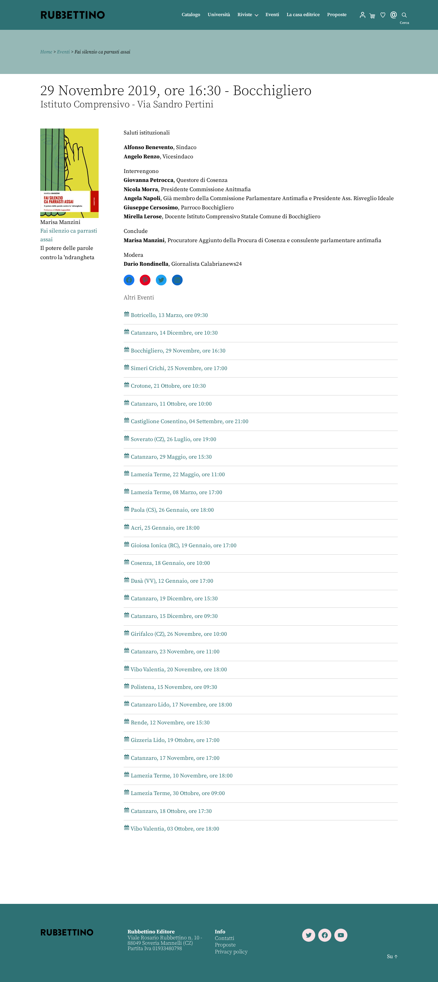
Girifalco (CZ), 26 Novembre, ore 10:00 (178, 634)
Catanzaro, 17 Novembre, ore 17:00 (175, 758)
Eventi (272, 15)
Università (219, 15)
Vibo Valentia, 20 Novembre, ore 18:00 (178, 669)
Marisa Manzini (60, 222)
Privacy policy (231, 951)
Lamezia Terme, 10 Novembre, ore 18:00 (181, 775)
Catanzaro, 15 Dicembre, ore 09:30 (174, 616)
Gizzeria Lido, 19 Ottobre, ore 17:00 (175, 740)
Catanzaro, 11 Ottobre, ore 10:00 (171, 403)
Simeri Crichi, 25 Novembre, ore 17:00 (178, 368)
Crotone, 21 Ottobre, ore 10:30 (168, 386)
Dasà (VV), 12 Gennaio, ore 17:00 (171, 581)
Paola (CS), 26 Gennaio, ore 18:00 (172, 510)
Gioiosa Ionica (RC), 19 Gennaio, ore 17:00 (183, 545)
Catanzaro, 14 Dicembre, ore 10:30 (174, 333)
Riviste (244, 15)
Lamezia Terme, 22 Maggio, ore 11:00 (177, 474)
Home (46, 52)
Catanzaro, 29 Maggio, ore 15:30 (171, 457)
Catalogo (191, 15)
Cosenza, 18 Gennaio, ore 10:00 (170, 563)
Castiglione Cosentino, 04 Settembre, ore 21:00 (189, 421)
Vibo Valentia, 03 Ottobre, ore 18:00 (174, 828)
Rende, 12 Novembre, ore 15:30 (170, 722)
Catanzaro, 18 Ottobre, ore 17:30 (171, 811)
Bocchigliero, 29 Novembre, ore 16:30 (178, 350)
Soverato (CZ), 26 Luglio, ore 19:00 (173, 439)
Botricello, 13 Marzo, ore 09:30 (169, 315)
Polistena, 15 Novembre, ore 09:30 (173, 687)
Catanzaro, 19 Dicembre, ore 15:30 (174, 598)
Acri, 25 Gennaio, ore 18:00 (165, 528)
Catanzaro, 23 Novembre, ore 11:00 (175, 651)
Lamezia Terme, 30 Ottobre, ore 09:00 (177, 793)
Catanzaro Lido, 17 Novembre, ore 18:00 (181, 704)
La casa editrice (303, 15)
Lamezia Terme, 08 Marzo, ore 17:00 (176, 492)
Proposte (337, 15)
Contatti (224, 938)
